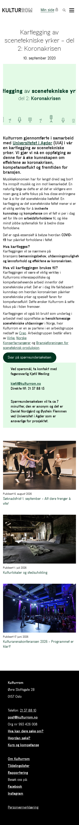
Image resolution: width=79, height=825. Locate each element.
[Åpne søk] (64, 10)
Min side (47, 10)
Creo (22, 333)
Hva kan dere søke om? (26, 731)
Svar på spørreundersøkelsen (29, 357)
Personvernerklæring (23, 807)
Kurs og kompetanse (23, 745)
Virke (11, 338)
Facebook (15, 787)
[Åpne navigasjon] (71, 10)
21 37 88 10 (28, 711)
